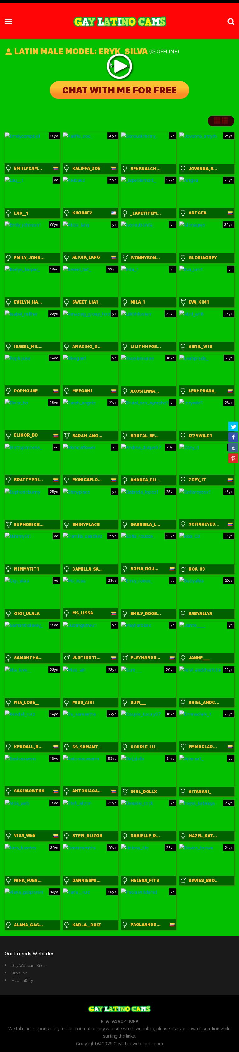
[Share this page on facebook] (233, 437)
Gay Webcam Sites (29, 965)
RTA (105, 1021)
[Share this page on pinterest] (233, 458)
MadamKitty (22, 980)
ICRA (133, 1021)
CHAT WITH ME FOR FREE (119, 90)
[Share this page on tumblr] (233, 447)
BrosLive (20, 972)
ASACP (119, 1021)
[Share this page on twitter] (233, 426)
